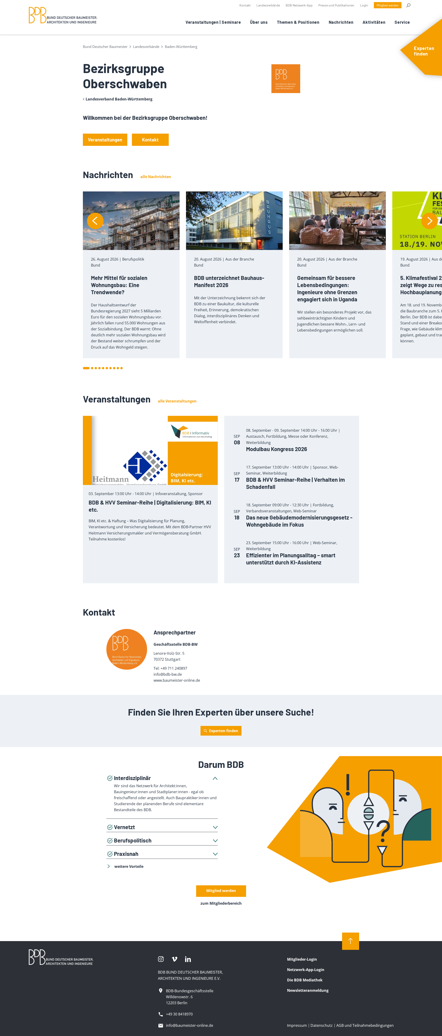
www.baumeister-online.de (177, 680)
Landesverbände (268, 5)
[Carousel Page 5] (103, 368)
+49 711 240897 (173, 668)
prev (95, 221)
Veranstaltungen (105, 139)
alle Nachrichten (155, 176)
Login (364, 5)
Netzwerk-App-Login (305, 969)
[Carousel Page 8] (114, 368)
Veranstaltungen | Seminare (213, 22)
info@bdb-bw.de (168, 674)
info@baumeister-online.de (189, 1025)
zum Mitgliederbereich (221, 903)
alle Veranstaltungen (177, 401)
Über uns (259, 22)
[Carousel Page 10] (121, 368)
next (429, 221)
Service (402, 22)
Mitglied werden (388, 5)
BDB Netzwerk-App (299, 5)
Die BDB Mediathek (305, 980)
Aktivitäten (374, 22)
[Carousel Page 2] (92, 368)
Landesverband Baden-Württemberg (119, 99)
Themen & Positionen (298, 22)
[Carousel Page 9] (118, 368)
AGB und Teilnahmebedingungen (365, 1025)
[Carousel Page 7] (110, 368)
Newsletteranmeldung (308, 990)
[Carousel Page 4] (99, 368)
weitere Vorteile (128, 866)
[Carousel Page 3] (96, 368)
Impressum (297, 1025)
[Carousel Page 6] (107, 368)
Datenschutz (322, 1025)
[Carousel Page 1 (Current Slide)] (86, 368)
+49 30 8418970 (179, 1014)
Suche (408, 5)
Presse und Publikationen (336, 5)
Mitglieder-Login (302, 959)
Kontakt (245, 5)
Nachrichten (341, 22)
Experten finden (223, 730)
